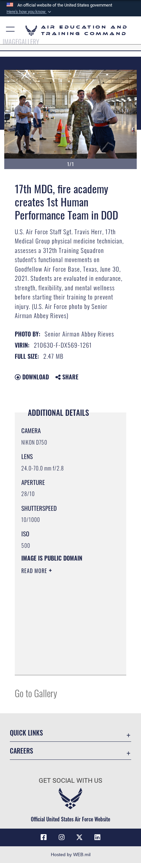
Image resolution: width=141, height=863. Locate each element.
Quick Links (26, 733)
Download (35, 377)
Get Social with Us (70, 780)
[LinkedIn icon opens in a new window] (97, 837)
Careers (21, 751)
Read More (35, 571)
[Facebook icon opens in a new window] (44, 837)
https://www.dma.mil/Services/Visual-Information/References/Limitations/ (61, 653)
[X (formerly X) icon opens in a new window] (79, 837)
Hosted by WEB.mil (71, 854)
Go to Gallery (36, 693)
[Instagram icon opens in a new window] (62, 837)
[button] (29, 12)
